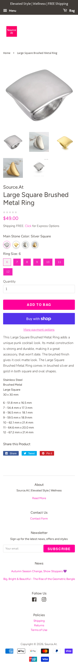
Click (28, 226)
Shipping (39, 620)
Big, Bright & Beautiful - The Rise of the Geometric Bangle (39, 579)
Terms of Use (39, 630)
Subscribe (59, 548)
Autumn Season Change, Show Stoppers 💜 (39, 571)
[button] (10, 212)
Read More (39, 498)
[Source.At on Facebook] (34, 600)
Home (6, 53)
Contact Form (39, 518)
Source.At (51, 644)
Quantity (9, 281)
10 (48, 261)
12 (8, 271)
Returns (39, 625)
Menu (12, 11)
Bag (72, 11)
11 (59, 261)
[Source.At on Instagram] (44, 600)
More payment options (39, 330)
